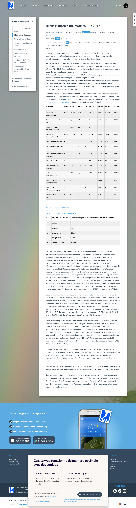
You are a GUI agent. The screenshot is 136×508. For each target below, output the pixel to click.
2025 (52, 32)
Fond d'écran (134, 19)
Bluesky (112, 469)
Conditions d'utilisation (27, 500)
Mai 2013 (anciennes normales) (58, 207)
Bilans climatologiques (22, 35)
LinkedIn (112, 466)
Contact (114, 455)
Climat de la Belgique (20, 21)
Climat (35, 5)
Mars (59, 43)
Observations (13, 461)
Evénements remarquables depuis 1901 (22, 69)
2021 (71, 32)
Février (54, 43)
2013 (57, 39)
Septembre (87, 43)
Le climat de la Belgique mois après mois (23, 61)
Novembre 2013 (104, 43)
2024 (57, 32)
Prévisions (12, 459)
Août (80, 43)
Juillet (76, 43)
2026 (48, 32)
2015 (66, 39)
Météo (23, 5)
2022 (66, 32)
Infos (74, 5)
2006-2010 (94, 32)
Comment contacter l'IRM (118, 461)
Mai (67, 43)
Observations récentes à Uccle (23, 29)
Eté (59, 45)
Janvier (48, 43)
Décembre (113, 43)
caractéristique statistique (59, 102)
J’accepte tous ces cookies (90, 494)
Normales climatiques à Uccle (23, 44)
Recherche (48, 5)
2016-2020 (77, 32)
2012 (52, 39)
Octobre (95, 43)
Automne (65, 45)
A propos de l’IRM (90, 5)
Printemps (54, 45)
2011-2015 (85, 32)
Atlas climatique (20, 49)
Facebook (113, 459)
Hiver (47, 45)
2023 (62, 32)
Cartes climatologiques (23, 39)
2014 (62, 39)
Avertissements (14, 464)
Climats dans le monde (20, 86)
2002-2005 (102, 32)
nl (117, 6)
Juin (71, 43)
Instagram (113, 464)
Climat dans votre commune (20, 54)
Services (63, 5)
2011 (48, 39)
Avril (63, 43)
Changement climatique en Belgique (22, 79)
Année (48, 48)
